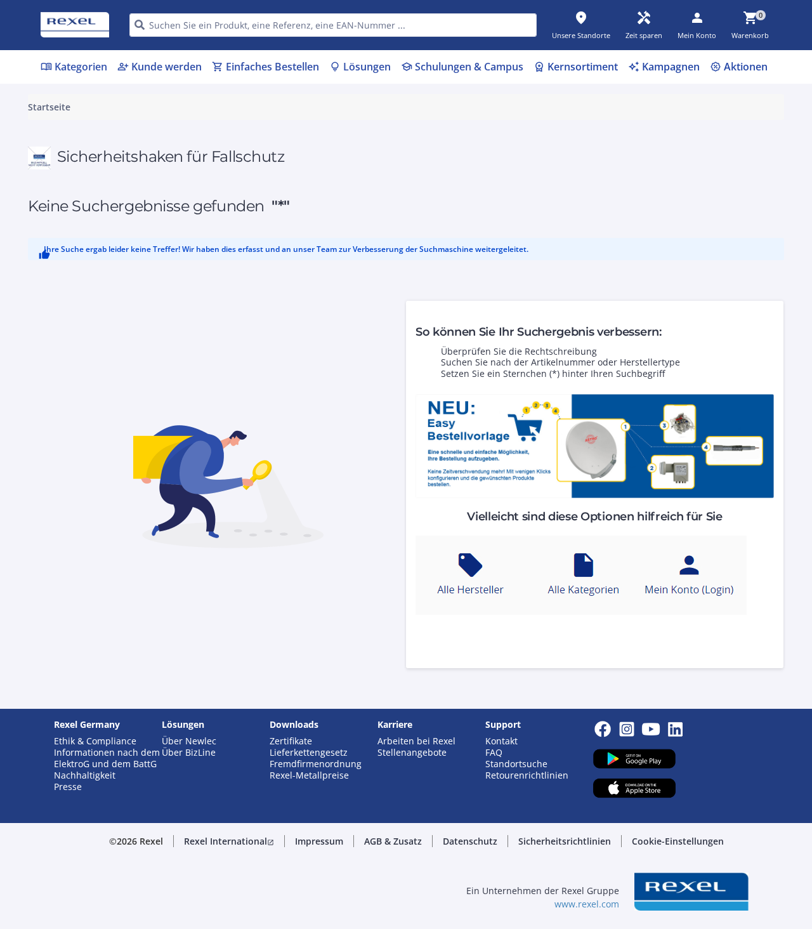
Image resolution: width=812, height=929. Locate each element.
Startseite (49, 107)
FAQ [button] (493, 752)
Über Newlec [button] (189, 741)
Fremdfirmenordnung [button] (316, 764)
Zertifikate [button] (291, 741)
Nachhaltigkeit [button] (84, 775)
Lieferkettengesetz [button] (309, 752)
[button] (229, 841)
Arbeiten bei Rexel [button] (416, 741)
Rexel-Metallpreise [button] (309, 775)
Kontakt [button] (501, 741)
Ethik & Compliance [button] (95, 741)
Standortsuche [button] (516, 764)
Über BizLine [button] (189, 752)
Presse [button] (68, 787)
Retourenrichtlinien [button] (526, 775)
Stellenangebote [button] (412, 752)
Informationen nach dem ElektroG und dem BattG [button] (107, 758)
